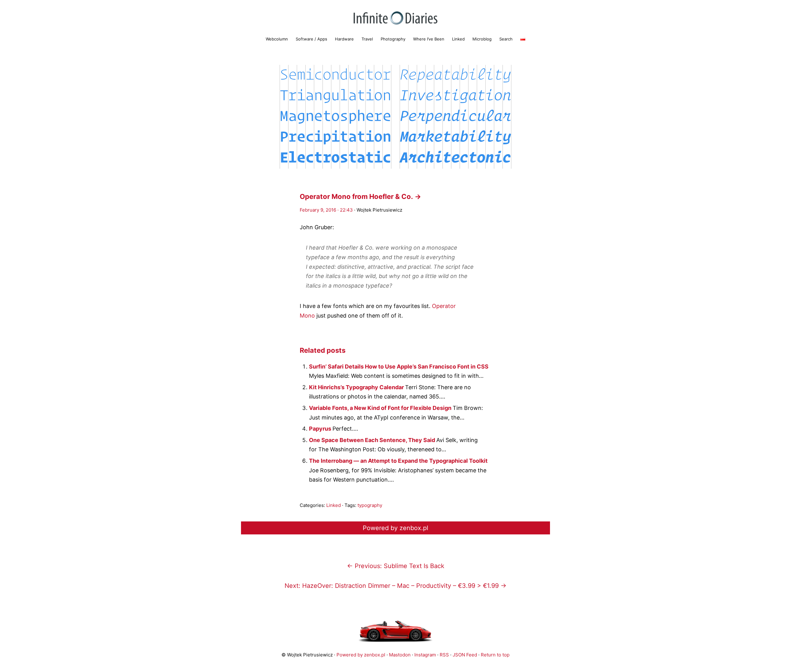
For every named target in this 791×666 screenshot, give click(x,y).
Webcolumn (277, 38)
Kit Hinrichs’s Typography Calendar (357, 387)
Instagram (425, 655)
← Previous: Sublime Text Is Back (395, 566)
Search (506, 38)
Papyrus (320, 428)
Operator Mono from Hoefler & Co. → (360, 196)
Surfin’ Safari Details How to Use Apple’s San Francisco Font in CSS (399, 366)
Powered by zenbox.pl (395, 528)
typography (369, 505)
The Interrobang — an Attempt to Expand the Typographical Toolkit (398, 460)
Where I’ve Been (428, 38)
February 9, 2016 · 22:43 (326, 210)
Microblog (482, 38)
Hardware (344, 38)
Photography (393, 38)
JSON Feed (465, 655)
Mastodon (400, 655)
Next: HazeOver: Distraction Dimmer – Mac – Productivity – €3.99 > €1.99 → (395, 585)
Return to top (495, 655)
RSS (444, 655)
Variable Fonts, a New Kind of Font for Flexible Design (381, 408)
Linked (458, 38)
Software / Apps (311, 38)
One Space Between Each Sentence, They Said (372, 440)
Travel (367, 38)
